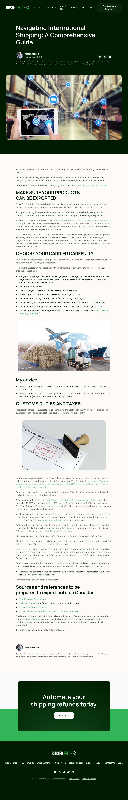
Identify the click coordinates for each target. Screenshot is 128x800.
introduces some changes (50, 506)
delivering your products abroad (92, 185)
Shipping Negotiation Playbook (69, 762)
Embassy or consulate (30, 603)
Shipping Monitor (44, 762)
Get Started (64, 715)
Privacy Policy (74, 778)
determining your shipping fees (53, 520)
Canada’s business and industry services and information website (49, 611)
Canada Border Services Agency (34, 607)
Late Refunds (28, 762)
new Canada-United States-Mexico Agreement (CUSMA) (72, 500)
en (35, 7)
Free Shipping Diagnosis (109, 7)
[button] (50, 8)
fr (39, 7)
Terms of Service (89, 778)
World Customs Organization (59, 531)
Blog (88, 762)
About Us (63, 7)
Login (90, 7)
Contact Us (109, 762)
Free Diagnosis (12, 762)
